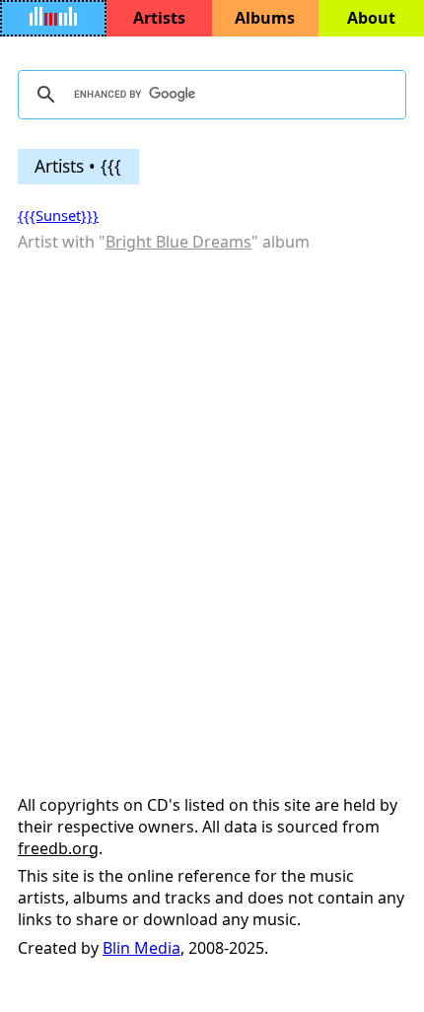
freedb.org (58, 848)
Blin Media (141, 948)
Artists (159, 18)
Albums (265, 18)
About (371, 18)
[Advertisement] (212, 483)
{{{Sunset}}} (58, 215)
